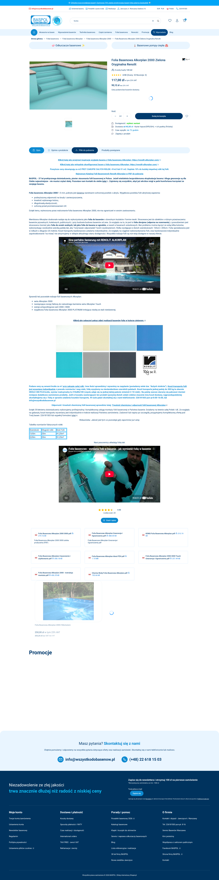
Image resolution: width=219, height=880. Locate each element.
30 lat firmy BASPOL (119, 854)
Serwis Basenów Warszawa (174, 830)
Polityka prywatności (18, 842)
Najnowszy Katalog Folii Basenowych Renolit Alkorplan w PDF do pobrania (109, 174)
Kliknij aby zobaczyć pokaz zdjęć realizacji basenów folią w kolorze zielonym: (108, 320)
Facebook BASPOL (170, 848)
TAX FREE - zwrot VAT (69, 842)
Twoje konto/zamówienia (20, 818)
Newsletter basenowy (18, 830)
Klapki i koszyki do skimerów (123, 830)
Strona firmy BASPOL (171, 854)
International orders (68, 836)
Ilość (114, 111)
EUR (158, 9)
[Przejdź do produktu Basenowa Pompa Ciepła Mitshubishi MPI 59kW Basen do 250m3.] (66, 677)
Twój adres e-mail (135, 789)
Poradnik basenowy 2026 (122, 818)
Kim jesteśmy (168, 836)
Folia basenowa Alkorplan (72, 39)
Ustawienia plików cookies (20, 848)
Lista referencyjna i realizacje (123, 848)
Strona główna (37, 39)
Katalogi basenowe (119, 824)
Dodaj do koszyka (159, 116)
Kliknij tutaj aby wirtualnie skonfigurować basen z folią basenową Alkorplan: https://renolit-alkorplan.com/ (108, 164)
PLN (162, 9)
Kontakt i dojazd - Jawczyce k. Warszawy (179, 818)
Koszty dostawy (67, 818)
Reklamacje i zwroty (68, 848)
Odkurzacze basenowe (68, 45)
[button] (158, 20)
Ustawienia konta (16, 824)
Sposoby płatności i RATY (71, 824)
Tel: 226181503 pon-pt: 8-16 (174, 824)
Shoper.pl (133, 875)
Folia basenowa (52, 39)
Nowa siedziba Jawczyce (121, 860)
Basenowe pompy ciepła (150, 45)
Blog (113, 842)
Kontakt (165, 860)
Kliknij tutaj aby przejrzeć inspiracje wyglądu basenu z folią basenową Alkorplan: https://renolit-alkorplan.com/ (108, 160)
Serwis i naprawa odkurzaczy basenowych (129, 836)
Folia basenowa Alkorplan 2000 (98, 39)
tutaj (104, 181)
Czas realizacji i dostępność (72, 830)
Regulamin (13, 836)
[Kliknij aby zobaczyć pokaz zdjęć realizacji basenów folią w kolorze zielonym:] (110, 377)
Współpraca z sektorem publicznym (177, 842)
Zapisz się (137, 793)
